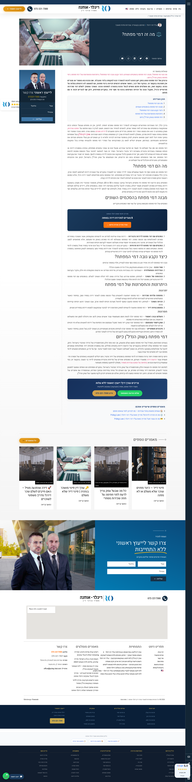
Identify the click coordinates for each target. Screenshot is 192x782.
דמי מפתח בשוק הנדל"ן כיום (151, 117)
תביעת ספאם (151, 724)
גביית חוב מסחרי (90, 712)
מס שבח (171, 769)
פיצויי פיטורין (75, 773)
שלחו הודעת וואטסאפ (130, 393)
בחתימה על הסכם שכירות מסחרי (134, 362)
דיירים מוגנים (101, 131)
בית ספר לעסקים (42, 773)
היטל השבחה (75, 769)
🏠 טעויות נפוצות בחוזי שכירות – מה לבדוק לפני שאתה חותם (138, 411)
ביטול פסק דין (121, 720)
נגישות (45, 776)
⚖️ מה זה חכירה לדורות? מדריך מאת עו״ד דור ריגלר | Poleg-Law (137, 414)
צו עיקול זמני (121, 716)
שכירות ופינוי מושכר (155, 16)
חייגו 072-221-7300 (104, 393)
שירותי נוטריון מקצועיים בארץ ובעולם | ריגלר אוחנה (124, 667)
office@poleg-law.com (52, 668)
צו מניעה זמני (121, 712)
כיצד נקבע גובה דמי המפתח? (151, 110)
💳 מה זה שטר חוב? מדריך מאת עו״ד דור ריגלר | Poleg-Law (138, 418)
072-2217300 (154, 598)
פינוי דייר (122, 724)
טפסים (132, 9)
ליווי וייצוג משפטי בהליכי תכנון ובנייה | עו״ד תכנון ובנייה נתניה (122, 674)
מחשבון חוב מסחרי (89, 724)
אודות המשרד (159, 655)
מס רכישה (76, 762)
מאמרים (159, 9)
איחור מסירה (75, 766)
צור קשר (150, 9)
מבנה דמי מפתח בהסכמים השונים (149, 106)
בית (179, 9)
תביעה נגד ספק (150, 720)
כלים (137, 9)
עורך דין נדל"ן (170, 755)
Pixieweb (35, 699)
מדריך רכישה (43, 755)
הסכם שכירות (73, 128)
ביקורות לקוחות (158, 667)
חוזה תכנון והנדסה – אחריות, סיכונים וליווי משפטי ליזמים (122, 664)
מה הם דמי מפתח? (155, 103)
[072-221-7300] (30, 9)
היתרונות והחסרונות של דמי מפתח (149, 113)
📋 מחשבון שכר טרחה (79, 741)
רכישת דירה (152, 359)
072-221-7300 (41, 8)
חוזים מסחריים (106, 755)
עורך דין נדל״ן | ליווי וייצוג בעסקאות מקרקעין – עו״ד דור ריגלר (122, 658)
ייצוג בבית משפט (105, 759)
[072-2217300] (165, 598)
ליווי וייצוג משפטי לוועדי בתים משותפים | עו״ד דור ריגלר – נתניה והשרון (122, 670)
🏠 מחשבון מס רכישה (96, 741)
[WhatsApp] (6, 776)
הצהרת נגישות (159, 664)
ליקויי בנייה (139, 759)
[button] (146, 58)
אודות (175, 9)
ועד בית (140, 762)
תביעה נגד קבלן (150, 712)
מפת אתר (160, 661)
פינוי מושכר (170, 766)
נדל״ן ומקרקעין (169, 16)
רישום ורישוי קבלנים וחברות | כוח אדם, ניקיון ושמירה (123, 661)
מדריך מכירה (43, 759)
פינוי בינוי (139, 755)
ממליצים (44, 769)
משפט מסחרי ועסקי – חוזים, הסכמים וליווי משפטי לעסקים (122, 655)
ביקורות (143, 9)
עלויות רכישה (75, 776)
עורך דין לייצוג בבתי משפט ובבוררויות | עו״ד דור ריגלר (123, 652)
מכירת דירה (170, 762)
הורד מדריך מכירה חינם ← (117, 224)
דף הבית (178, 16)
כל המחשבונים (75, 755)
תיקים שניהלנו (43, 766)
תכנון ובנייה (139, 766)
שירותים (169, 9)
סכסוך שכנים (138, 769)
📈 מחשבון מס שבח (113, 741)
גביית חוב (107, 776)
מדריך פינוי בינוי (42, 762)
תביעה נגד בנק (150, 716)
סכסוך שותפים (90, 716)
